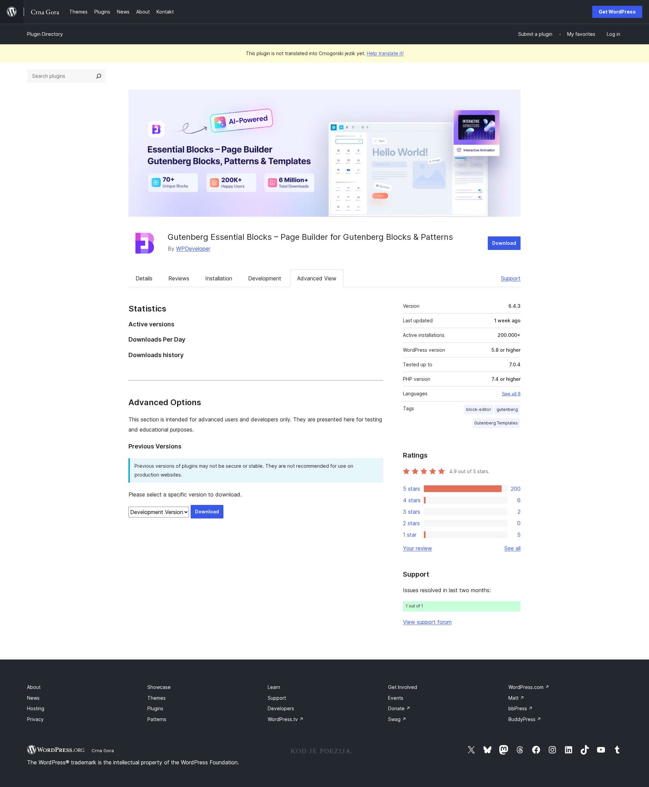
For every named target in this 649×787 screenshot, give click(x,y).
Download (504, 243)
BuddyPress (524, 719)
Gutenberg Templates (496, 422)
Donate (399, 708)
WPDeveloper (193, 248)
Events (395, 698)
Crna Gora (103, 750)
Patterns (156, 719)
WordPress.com (528, 687)
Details (144, 278)
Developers (281, 708)
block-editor (478, 409)
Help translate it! (385, 53)
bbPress (520, 708)
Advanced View (316, 278)
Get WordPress (617, 12)
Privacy (35, 719)
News (33, 698)
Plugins (155, 708)
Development (264, 278)
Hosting (35, 708)
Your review (417, 548)
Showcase (159, 687)
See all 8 (511, 393)
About (34, 687)
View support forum (427, 622)
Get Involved (402, 687)
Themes (156, 698)
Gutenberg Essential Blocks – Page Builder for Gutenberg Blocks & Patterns (310, 237)
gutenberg (507, 409)
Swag (397, 719)
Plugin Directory (45, 34)
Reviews (178, 278)
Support (511, 278)
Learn (274, 687)
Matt (516, 698)
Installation (218, 278)
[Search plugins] (98, 76)
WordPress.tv (286, 719)
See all (512, 548)
